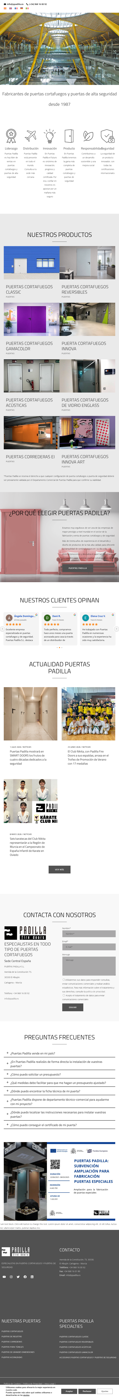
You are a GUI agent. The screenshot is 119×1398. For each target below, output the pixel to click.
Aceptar (69, 1391)
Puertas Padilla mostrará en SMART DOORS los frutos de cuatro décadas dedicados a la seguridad (28, 757)
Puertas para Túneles (13, 1346)
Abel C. (18, 616)
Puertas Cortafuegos (12, 1331)
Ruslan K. (96, 616)
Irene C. (56, 616)
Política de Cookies (12, 1383)
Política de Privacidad (32, 1383)
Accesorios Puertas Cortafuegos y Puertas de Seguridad (87, 1357)
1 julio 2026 (15, 747)
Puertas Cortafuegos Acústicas (75, 1347)
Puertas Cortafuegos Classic (74, 1336)
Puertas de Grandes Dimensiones (18, 1352)
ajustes (26, 1395)
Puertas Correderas (12, 1341)
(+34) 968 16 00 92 (38, 4)
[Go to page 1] (59, 647)
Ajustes (104, 1391)
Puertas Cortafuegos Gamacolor (76, 1352)
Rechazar (87, 1391)
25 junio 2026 (74, 747)
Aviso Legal (49, 1383)
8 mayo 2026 (16, 834)
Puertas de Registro (12, 1336)
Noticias (27, 747)
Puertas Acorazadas (12, 1357)
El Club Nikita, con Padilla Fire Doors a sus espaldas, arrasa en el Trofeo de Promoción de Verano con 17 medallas (88, 757)
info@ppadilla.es (15, 4)
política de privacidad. (95, 991)
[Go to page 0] (57, 647)
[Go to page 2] (61, 647)
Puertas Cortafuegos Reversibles (76, 1341)
